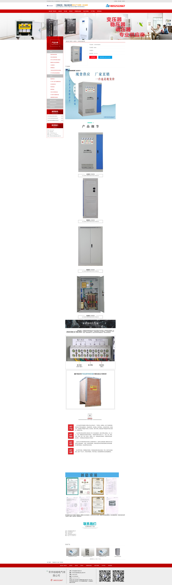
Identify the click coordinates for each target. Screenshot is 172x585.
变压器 (65, 11)
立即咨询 (93, 57)
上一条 (95, 558)
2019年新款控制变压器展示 (52, 116)
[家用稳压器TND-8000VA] (72, 551)
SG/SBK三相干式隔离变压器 (55, 81)
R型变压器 (52, 89)
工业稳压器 (52, 65)
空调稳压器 (52, 67)
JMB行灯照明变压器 (54, 92)
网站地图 (119, 1)
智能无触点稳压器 (53, 54)
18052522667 (57, 580)
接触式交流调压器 (53, 100)
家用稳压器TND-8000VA (72, 556)
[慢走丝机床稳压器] (117, 551)
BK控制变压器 (53, 84)
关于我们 (93, 11)
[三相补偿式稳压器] (76, 54)
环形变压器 (52, 86)
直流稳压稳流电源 (53, 103)
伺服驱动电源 (78, 11)
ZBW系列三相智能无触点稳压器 (81, 579)
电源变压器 (52, 78)
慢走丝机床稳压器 (118, 556)
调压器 (70, 11)
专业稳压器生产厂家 (58, 1)
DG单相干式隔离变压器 (54, 94)
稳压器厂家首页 (52, 11)
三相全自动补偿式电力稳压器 (55, 70)
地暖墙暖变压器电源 (54, 97)
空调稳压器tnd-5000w (103, 556)
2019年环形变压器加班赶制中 (53, 118)
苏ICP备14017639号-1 (76, 578)
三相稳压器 (54, 562)
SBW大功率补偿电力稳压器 (55, 59)
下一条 (99, 558)
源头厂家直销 (60, 562)
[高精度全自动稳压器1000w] (87, 551)
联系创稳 (99, 11)
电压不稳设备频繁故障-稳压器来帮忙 (54, 120)
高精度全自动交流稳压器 (54, 62)
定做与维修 (86, 11)
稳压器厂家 (71, 579)
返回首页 (91, 558)
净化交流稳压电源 (53, 57)
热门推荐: (49, 562)
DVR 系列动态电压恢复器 (55, 72)
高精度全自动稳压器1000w (88, 556)
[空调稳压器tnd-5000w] (102, 551)
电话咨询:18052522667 (105, 57)
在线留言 (123, 1)
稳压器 (60, 11)
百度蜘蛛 (115, 1)
